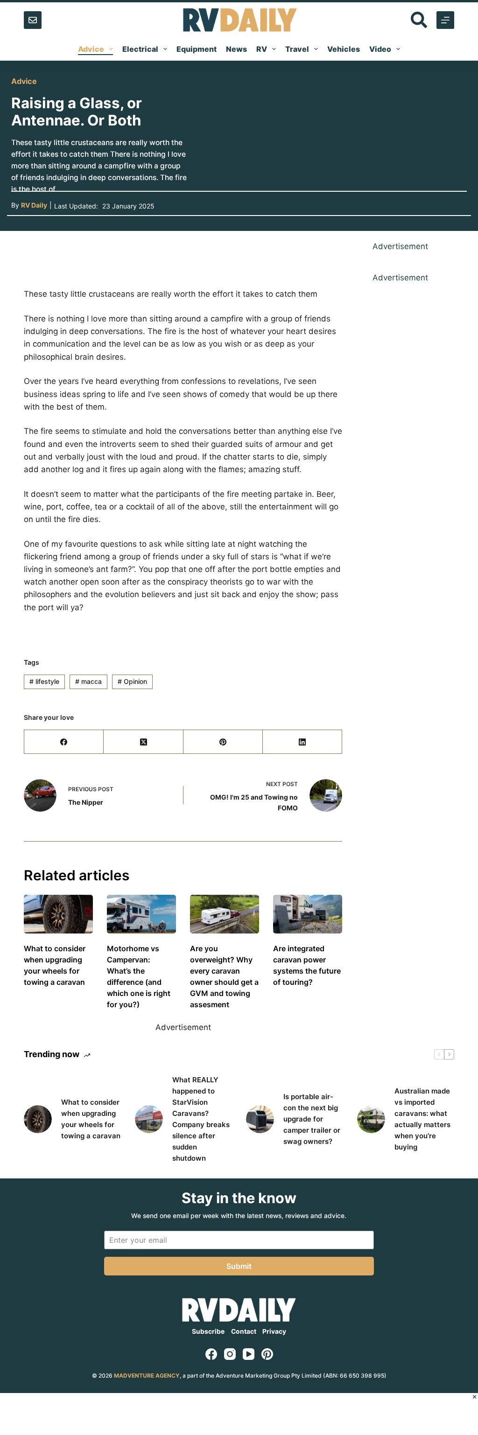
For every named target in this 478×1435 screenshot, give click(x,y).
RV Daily (34, 205)
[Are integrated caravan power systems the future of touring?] (307, 914)
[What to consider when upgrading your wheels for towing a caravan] (58, 914)
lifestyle (44, 681)
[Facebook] (64, 742)
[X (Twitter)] (143, 742)
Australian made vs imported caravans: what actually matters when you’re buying (422, 1119)
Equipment (196, 49)
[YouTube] (248, 1354)
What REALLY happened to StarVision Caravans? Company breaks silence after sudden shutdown (201, 1119)
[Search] (419, 20)
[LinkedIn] (302, 742)
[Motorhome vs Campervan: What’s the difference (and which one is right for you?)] (141, 914)
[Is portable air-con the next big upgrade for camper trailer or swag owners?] (260, 1119)
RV (261, 49)
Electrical (140, 49)
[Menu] (445, 20)
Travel (297, 49)
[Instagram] (230, 1354)
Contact (243, 1331)
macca (88, 681)
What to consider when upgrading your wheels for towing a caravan (90, 1119)
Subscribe (208, 1331)
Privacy (274, 1331)
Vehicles (343, 49)
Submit (239, 1266)
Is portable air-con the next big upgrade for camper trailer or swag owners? (311, 1119)
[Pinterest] (223, 742)
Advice (91, 49)
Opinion (132, 681)
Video (380, 49)
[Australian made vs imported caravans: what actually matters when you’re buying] (371, 1119)
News (236, 49)
